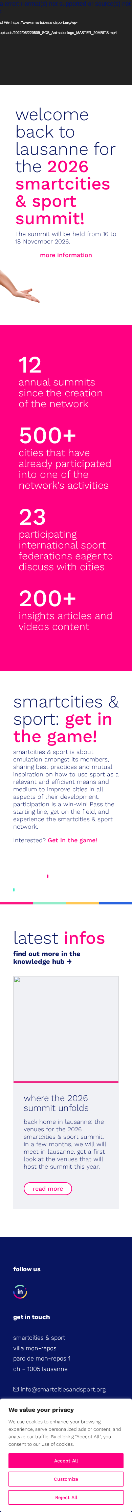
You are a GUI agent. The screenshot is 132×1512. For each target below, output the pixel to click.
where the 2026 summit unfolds (56, 1103)
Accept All (66, 1460)
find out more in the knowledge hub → (47, 958)
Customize (66, 1479)
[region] (66, 1455)
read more (48, 1188)
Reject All (66, 1497)
